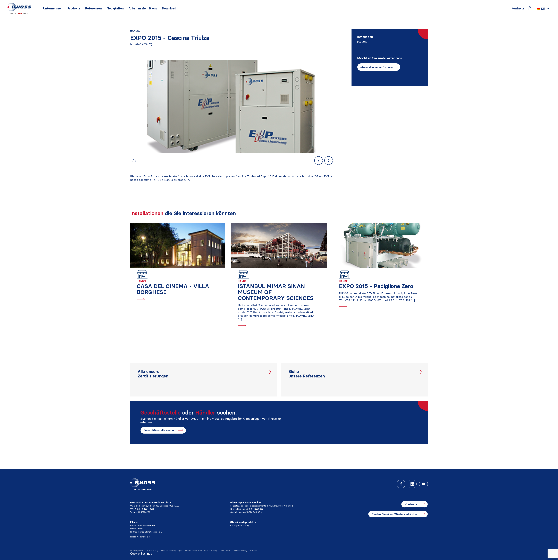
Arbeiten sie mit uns (142, 8)
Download (169, 8)
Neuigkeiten (115, 8)
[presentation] (318, 160)
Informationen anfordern (376, 67)
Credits (253, 550)
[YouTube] (423, 484)
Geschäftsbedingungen (171, 550)
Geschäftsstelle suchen (159, 430)
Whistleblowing (240, 550)
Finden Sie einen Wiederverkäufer (394, 514)
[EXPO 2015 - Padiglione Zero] (380, 245)
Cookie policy (152, 550)
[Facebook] (401, 484)
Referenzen (93, 8)
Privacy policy (136, 550)
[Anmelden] (530, 8)
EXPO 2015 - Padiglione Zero (376, 286)
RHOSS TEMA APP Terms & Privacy (201, 550)
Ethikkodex (225, 550)
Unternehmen (52, 8)
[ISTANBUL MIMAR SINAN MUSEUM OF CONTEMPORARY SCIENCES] (279, 245)
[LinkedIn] (412, 484)
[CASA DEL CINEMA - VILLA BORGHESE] (177, 245)
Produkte (73, 8)
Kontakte (517, 8)
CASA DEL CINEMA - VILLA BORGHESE (173, 289)
